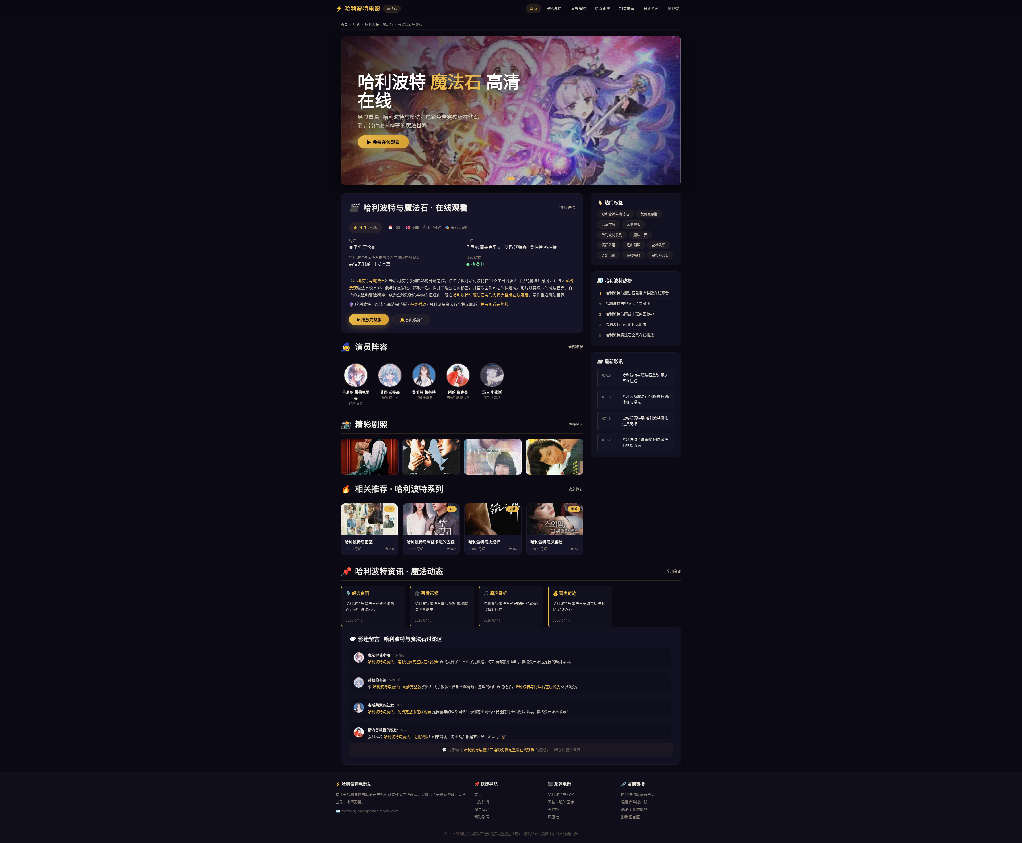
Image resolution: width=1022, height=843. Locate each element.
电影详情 (554, 8)
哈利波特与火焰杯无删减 (625, 324)
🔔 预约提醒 (411, 319)
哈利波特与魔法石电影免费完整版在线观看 (491, 294)
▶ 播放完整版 (368, 319)
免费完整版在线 (634, 801)
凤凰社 (553, 816)
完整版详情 (566, 207)
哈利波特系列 (611, 234)
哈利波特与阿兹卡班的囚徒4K (630, 313)
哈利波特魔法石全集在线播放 (629, 334)
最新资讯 (651, 8)
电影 (356, 24)
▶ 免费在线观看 (383, 142)
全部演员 (575, 346)
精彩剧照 (602, 8)
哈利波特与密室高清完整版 (627, 303)
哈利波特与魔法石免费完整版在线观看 (637, 292)
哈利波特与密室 (561, 794)
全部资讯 (673, 571)
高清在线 (608, 224)
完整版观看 (660, 255)
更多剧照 (575, 424)
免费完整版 (649, 214)
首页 (533, 8)
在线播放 (418, 304)
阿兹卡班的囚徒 (561, 801)
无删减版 (633, 224)
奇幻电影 (608, 255)
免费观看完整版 (494, 304)
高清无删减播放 (634, 809)
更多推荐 (575, 488)
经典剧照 (633, 244)
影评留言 (675, 8)
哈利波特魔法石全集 (638, 794)
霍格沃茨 (658, 244)
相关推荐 (626, 8)
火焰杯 (553, 809)
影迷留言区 (630, 816)
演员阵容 (578, 8)
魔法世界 (640, 234)
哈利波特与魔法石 (379, 24)
